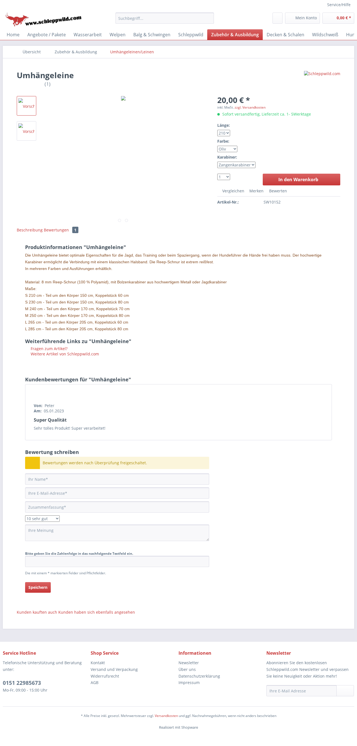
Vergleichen (232, 190)
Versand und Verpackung (114, 669)
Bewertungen (60, 230)
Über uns (187, 669)
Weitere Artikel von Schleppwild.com (64, 354)
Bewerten (277, 190)
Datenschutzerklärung (199, 676)
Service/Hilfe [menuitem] (339, 4)
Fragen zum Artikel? (48, 348)
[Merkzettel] (277, 18)
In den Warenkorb (298, 179)
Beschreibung (30, 230)
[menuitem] (164, 18)
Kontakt (98, 662)
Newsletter (188, 662)
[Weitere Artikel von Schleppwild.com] (322, 80)
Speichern (37, 587)
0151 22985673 (22, 683)
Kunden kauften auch (37, 612)
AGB (94, 682)
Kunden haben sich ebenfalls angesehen (96, 612)
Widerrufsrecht (105, 676)
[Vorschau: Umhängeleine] (26, 106)
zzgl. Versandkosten (250, 107)
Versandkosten (166, 715)
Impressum (189, 682)
